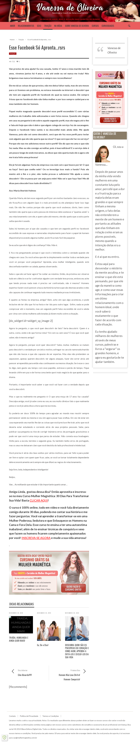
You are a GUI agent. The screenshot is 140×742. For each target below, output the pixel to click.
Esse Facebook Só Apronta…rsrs (39, 40)
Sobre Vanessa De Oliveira (77, 25)
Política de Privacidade (29, 716)
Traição (47, 25)
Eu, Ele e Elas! (42, 645)
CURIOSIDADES (108, 25)
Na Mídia (58, 25)
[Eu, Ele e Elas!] (49, 628)
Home (12, 40)
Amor (12, 25)
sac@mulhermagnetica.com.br (25, 738)
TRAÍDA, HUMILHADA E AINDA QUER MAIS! (18, 639)
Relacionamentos (26, 25)
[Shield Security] (4, 737)
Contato (12, 716)
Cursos (95, 25)
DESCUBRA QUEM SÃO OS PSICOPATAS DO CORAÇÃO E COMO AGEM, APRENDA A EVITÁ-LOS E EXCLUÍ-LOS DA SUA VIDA (77, 651)
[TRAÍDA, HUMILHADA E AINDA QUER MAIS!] (21, 624)
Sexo (39, 25)
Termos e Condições (50, 716)
